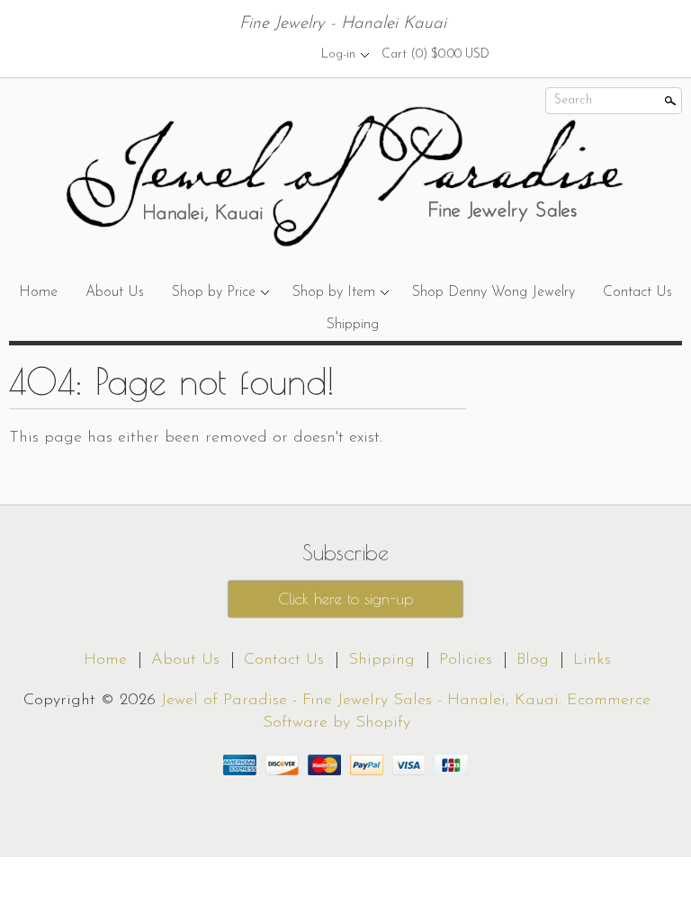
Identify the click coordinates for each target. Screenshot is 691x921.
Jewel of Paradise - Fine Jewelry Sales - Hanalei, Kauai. (364, 701)
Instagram (285, 54)
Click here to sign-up (345, 599)
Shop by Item (333, 292)
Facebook (254, 54)
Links (592, 660)
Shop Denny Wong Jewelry (493, 292)
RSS (224, 54)
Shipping (353, 324)
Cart (435, 54)
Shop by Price (214, 292)
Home (38, 292)
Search (573, 100)
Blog (532, 660)
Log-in (338, 54)
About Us (114, 292)
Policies (465, 660)
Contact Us (637, 292)
